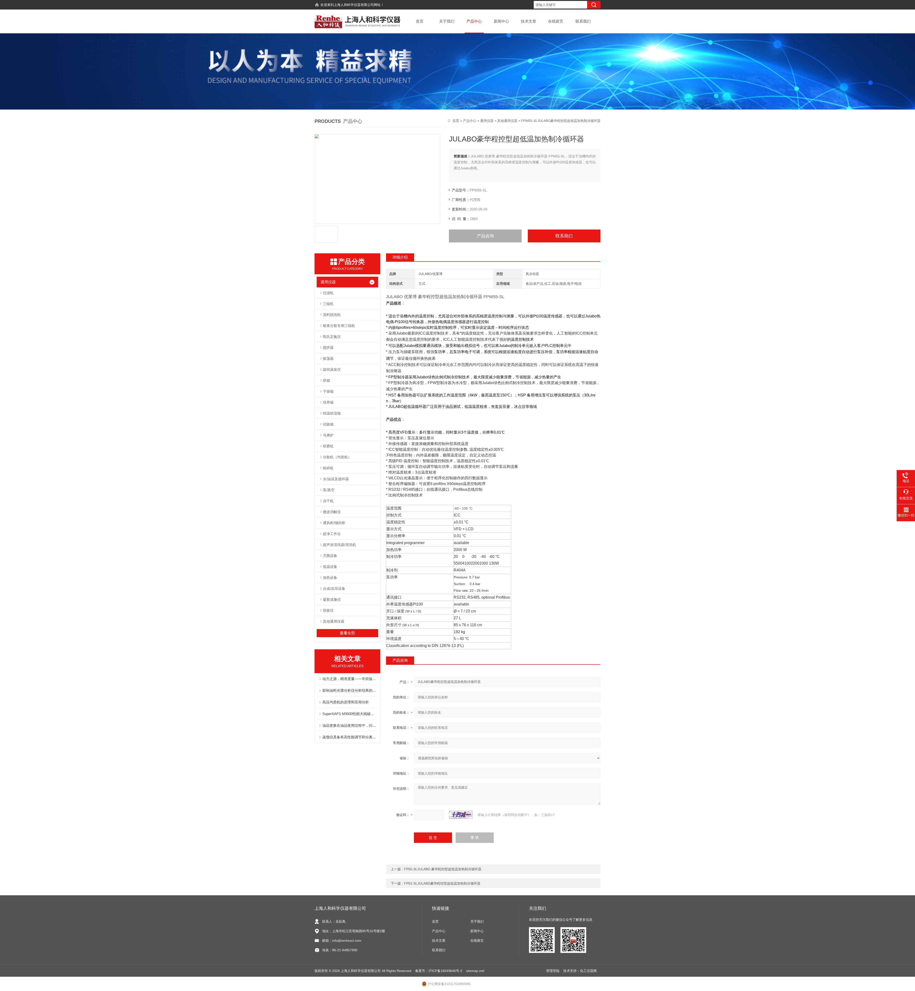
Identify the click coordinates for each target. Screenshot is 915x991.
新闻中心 (501, 21)
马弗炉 (328, 435)
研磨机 (328, 446)
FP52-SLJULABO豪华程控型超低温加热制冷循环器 (442, 883)
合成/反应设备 (334, 588)
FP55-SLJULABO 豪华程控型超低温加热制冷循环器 (442, 869)
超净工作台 (332, 534)
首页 (419, 21)
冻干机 (328, 501)
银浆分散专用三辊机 (339, 326)
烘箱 (326, 380)
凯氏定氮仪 (332, 337)
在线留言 (555, 21)
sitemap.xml (475, 971)
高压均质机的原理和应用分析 (345, 702)
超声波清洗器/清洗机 (339, 545)
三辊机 (328, 304)
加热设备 (330, 578)
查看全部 (347, 633)
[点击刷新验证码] (461, 815)
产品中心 (474, 21)
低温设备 (330, 567)
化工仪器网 (588, 971)
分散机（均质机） (337, 457)
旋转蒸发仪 (332, 369)
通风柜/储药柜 (334, 523)
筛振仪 (328, 610)
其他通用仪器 (507, 121)
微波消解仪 (332, 512)
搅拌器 (328, 347)
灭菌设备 (330, 556)
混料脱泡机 (332, 315)
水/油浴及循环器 (336, 479)
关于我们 (446, 21)
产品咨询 (485, 236)
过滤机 (328, 293)
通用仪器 (486, 121)
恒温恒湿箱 (332, 413)
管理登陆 (552, 971)
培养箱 (328, 402)
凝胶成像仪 (332, 599)
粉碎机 (328, 468)
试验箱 (328, 424)
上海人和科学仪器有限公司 (354, 5)
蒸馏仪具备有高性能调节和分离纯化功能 (349, 737)
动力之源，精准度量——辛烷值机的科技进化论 (349, 679)
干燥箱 (328, 391)
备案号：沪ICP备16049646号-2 (438, 971)
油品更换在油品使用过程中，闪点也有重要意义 (349, 725)
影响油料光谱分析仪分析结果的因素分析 (349, 690)
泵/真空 (329, 490)
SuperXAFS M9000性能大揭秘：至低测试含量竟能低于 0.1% (349, 714)
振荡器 (328, 358)
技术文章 (528, 21)
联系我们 (583, 21)
